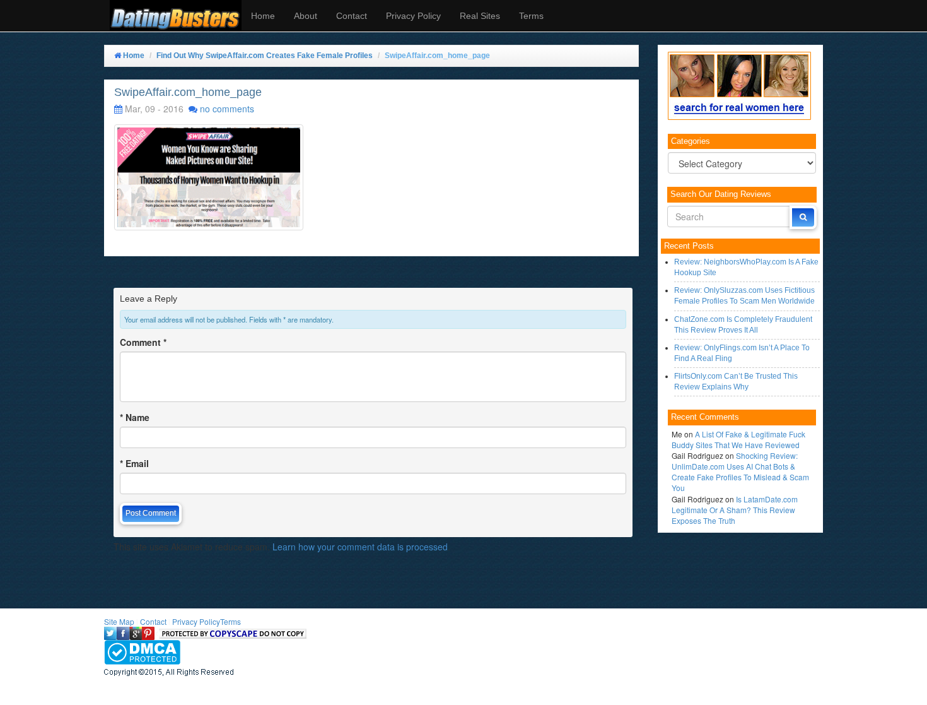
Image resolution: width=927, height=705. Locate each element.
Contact (351, 16)
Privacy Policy (413, 16)
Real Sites (480, 16)
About (305, 16)
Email (134, 463)
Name (134, 417)
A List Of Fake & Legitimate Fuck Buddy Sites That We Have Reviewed (738, 439)
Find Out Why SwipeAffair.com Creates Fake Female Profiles (264, 55)
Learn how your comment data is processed (360, 546)
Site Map (119, 621)
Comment (143, 342)
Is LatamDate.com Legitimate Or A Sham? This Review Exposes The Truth (735, 510)
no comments (227, 108)
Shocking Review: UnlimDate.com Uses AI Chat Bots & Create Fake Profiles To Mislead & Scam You (740, 471)
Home (263, 16)
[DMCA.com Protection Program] (142, 651)
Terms (531, 16)
